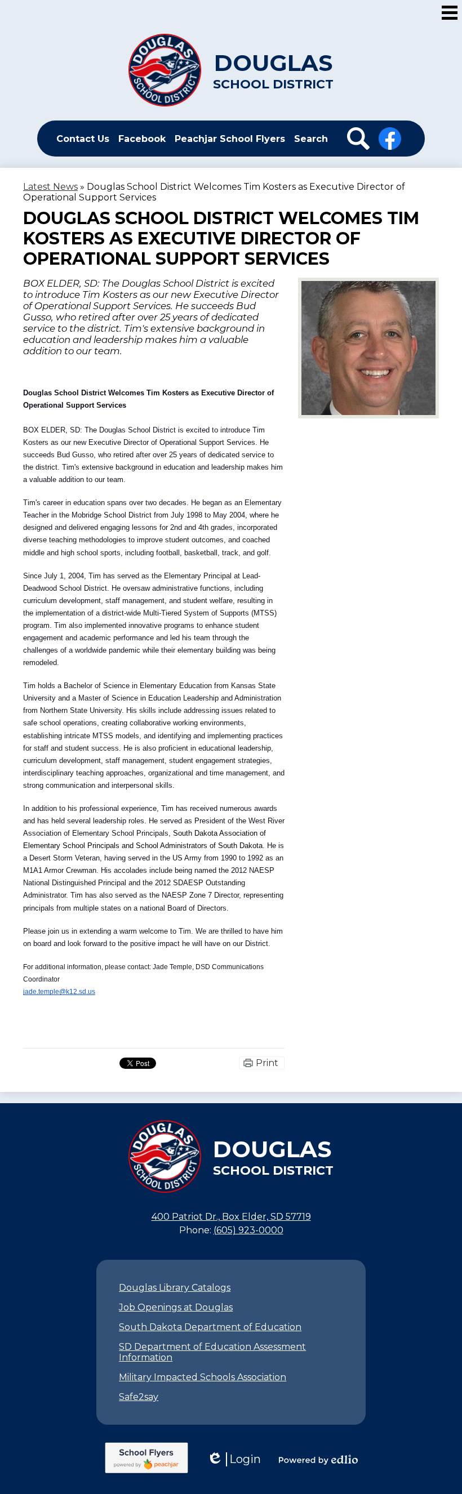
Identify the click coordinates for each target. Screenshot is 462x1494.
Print (267, 1063)
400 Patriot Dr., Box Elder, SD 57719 (231, 1216)
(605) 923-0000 (248, 1230)
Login (234, 1459)
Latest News (50, 186)
